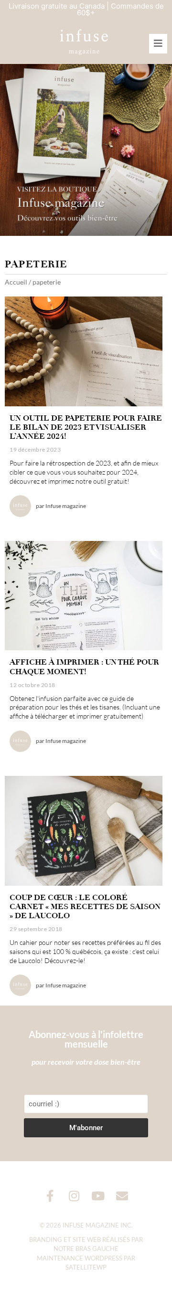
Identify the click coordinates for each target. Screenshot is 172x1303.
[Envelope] (122, 1196)
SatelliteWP (86, 1267)
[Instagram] (74, 1196)
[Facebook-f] (50, 1196)
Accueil (16, 282)
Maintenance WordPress (79, 1258)
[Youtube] (98, 1196)
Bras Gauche (96, 1248)
